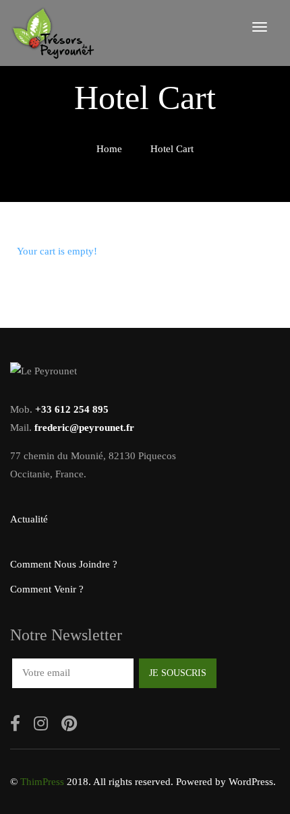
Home (109, 148)
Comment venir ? (47, 589)
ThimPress (42, 781)
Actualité (29, 519)
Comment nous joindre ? (63, 564)
